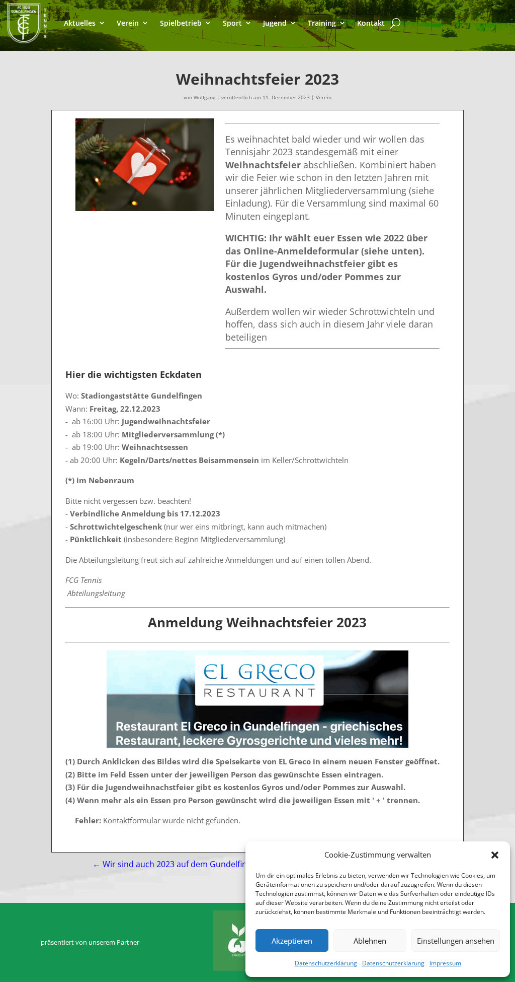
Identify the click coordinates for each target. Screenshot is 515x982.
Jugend (275, 23)
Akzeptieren (292, 941)
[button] (495, 855)
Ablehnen (370, 941)
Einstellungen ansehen (455, 941)
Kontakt (371, 23)
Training (322, 23)
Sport (232, 23)
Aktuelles (80, 23)
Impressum (445, 963)
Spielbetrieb (181, 23)
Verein (128, 23)
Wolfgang (204, 97)
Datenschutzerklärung (326, 963)
